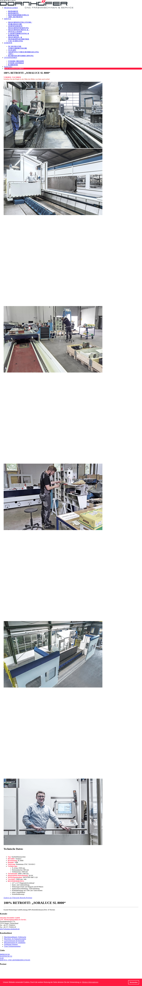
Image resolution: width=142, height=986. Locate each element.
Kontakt (8, 67)
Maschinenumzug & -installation (18, 30)
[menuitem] (23, 11)
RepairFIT (13, 11)
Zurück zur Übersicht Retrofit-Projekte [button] (18, 898)
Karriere (13, 65)
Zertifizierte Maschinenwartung (18, 27)
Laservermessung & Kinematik (18, 34)
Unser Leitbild (16, 63)
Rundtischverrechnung (21, 56)
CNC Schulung (15, 41)
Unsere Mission (16, 61)
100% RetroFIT (15, 17)
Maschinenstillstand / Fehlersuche (20, 23)
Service (7, 19)
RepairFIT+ (13, 13)
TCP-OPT (12, 50)
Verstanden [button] (134, 982)
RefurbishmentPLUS (18, 15)
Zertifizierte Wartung (11, 944)
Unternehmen (10, 57)
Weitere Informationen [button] (90, 982)
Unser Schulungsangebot (12, 946)
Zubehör (8, 43)
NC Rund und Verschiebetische (17, 47)
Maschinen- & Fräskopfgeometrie (18, 38)
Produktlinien (11, 8)
